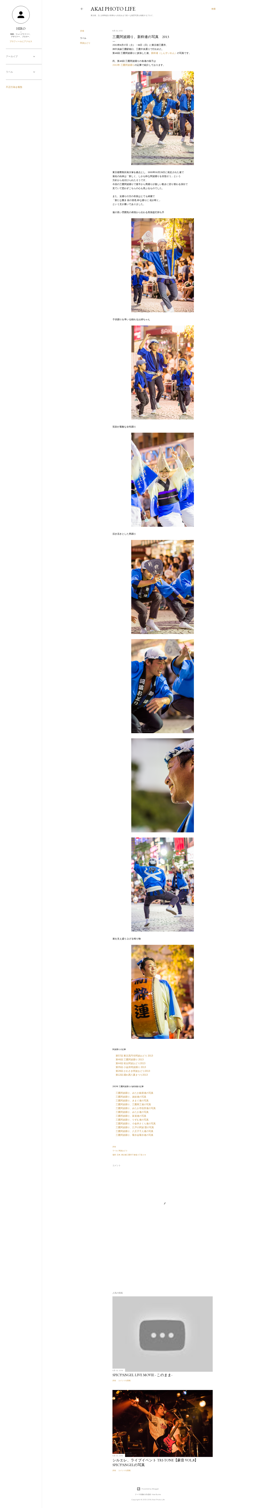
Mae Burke (156, 1494)
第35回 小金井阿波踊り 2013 (131, 1067)
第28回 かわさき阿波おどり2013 (133, 1071)
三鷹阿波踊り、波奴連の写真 (131, 1096)
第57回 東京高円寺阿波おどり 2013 (134, 1055)
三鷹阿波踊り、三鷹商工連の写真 (133, 1104)
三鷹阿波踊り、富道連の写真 (131, 1116)
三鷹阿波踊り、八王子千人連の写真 (134, 1131)
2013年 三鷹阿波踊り (123, 64)
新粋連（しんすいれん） (164, 53)
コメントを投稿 (124, 1380)
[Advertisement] (162, 1263)
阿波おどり (85, 43)
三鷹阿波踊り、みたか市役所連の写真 (136, 1108)
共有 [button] (82, 31)
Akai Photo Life (113, 8)
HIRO (20, 28)
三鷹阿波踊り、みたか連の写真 (132, 1112)
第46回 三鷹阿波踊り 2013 (130, 1059)
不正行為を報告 (14, 87)
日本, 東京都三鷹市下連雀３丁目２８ (131, 1155)
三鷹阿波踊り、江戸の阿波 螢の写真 (135, 1127)
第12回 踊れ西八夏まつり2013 (132, 1075)
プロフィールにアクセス (21, 41)
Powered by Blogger (150, 1489)
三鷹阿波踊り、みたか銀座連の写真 (134, 1093)
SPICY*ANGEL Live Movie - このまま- (142, 1375)
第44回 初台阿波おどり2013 (130, 1063)
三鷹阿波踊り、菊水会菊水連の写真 (134, 1135)
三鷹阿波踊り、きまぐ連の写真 (132, 1100)
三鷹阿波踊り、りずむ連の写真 (132, 1119)
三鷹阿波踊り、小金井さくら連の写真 (136, 1123)
